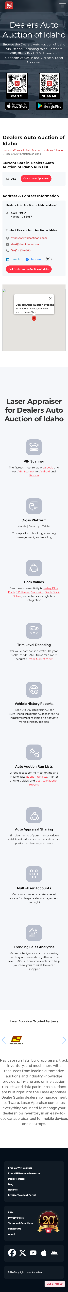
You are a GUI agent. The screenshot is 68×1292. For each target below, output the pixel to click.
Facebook (36, 259)
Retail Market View (40, 659)
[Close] (50, 298)
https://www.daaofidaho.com (29, 238)
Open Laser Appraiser (36, 178)
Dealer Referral (16, 1178)
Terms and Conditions (20, 1223)
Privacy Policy (16, 1217)
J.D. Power (23, 592)
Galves (17, 596)
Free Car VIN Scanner (20, 1168)
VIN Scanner (26, 471)
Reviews (13, 1189)
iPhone (34, 475)
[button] (64, 1040)
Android (44, 471)
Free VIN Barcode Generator (24, 1173)
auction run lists (36, 776)
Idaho (59, 150)
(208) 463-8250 (21, 250)
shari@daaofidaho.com (25, 244)
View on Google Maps (26, 312)
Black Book (52, 592)
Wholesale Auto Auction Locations (33, 150)
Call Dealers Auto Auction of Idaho (28, 269)
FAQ (10, 1212)
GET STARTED (55, 1283)
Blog (10, 1184)
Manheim (37, 592)
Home (5, 150)
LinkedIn (16, 259)
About (11, 1234)
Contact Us (14, 1228)
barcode (47, 467)
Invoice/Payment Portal (22, 1195)
